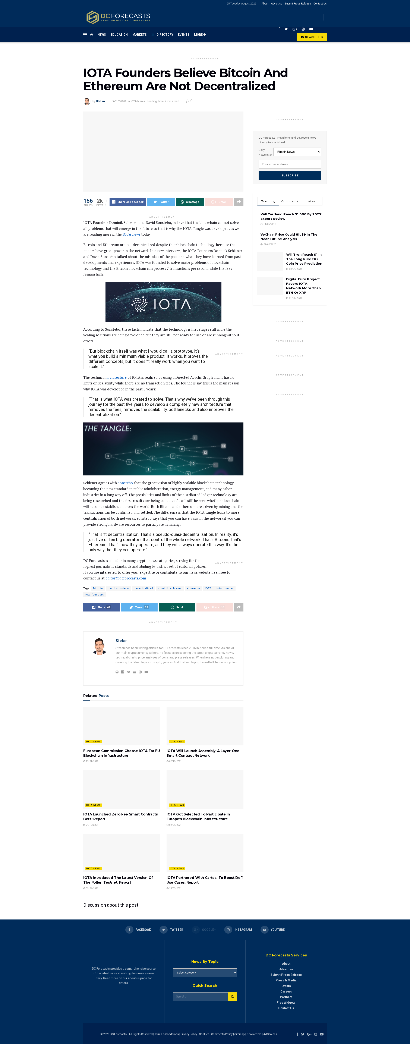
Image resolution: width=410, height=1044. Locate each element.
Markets (139, 34)
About (265, 3)
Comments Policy (222, 1034)
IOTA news (131, 234)
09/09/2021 (175, 825)
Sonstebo (125, 482)
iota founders (94, 594)
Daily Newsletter (265, 152)
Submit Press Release (298, 3)
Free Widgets (286, 1002)
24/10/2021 (91, 825)
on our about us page (133, 978)
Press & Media (286, 980)
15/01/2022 (91, 761)
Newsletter (313, 37)
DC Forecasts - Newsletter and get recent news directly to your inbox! (287, 140)
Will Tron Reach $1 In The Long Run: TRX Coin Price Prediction (304, 258)
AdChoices (270, 1034)
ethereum (193, 588)
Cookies (204, 1034)
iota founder (225, 588)
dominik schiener (170, 588)
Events (183, 34)
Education (119, 34)
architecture (116, 377)
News (102, 34)
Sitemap (239, 1034)
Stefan (100, 101)
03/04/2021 (91, 888)
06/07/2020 (119, 101)
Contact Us (320, 3)
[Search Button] (232, 996)
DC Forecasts (118, 1034)
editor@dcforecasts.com (125, 578)
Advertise (276, 3)
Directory (165, 34)
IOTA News (137, 101)
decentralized (143, 588)
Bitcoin (98, 588)
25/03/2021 (175, 888)
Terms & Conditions (167, 1034)
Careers (286, 991)
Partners (286, 997)
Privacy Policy (189, 1034)
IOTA (208, 588)
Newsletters (254, 1034)
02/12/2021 (175, 761)
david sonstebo (118, 588)
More (198, 34)
